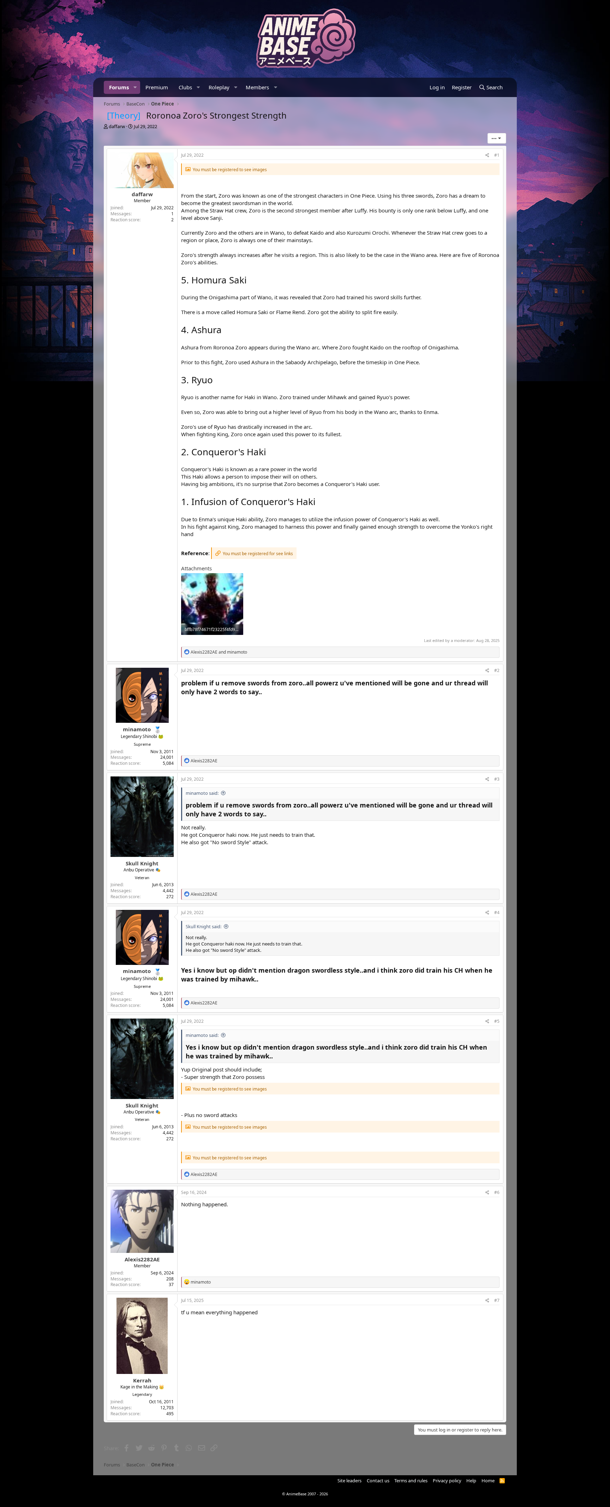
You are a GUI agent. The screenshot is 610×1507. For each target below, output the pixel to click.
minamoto (137, 729)
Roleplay (219, 87)
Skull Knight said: (203, 926)
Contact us (378, 1480)
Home (488, 1480)
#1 (497, 155)
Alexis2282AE (142, 1259)
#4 (497, 912)
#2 (497, 670)
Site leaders (349, 1480)
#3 (497, 779)
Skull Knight (142, 863)
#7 (497, 1300)
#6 (497, 1192)
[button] (135, 87)
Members (257, 87)
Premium (156, 87)
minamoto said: (202, 793)
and (219, 652)
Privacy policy (447, 1480)
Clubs (185, 87)
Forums (119, 87)
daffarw (117, 126)
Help (471, 1480)
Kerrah (142, 1380)
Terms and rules (410, 1480)
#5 (497, 1021)
